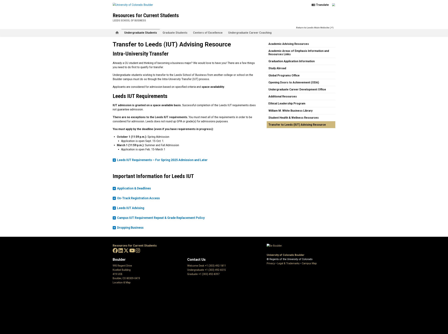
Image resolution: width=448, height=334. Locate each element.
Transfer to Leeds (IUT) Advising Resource (297, 124)
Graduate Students (175, 32)
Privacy (271, 263)
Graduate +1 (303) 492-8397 (203, 274)
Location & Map (122, 282)
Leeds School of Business (129, 20)
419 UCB (117, 274)
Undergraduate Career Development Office (297, 89)
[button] (185, 160)
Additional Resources (282, 96)
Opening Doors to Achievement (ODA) (293, 82)
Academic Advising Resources (288, 44)
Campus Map (309, 263)
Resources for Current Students (146, 15)
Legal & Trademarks (288, 263)
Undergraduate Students (140, 32)
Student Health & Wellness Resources (293, 117)
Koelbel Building (122, 269)
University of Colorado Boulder (285, 255)
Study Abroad (277, 68)
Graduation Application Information (291, 61)
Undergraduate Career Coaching (250, 32)
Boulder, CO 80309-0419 (126, 278)
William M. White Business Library (290, 110)
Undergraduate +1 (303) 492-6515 (206, 269)
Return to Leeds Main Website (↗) (315, 27)
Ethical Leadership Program (286, 103)
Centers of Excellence (208, 32)
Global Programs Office (284, 75)
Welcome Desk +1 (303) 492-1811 (206, 265)
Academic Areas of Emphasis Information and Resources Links (298, 52)
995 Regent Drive (122, 265)
